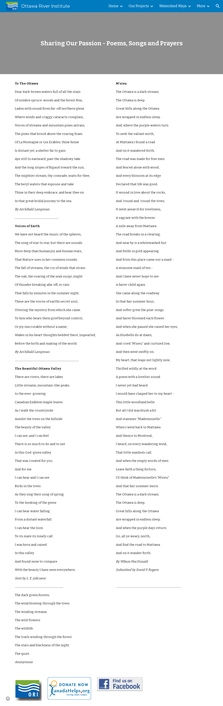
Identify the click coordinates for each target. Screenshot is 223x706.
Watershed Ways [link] (173, 6)
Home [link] (113, 6)
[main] (111, 43)
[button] (218, 6)
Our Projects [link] (139, 6)
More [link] (201, 6)
